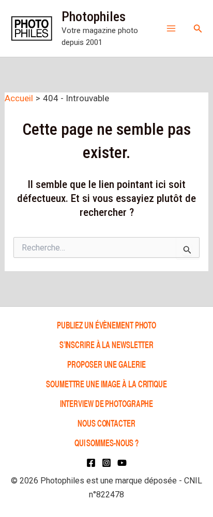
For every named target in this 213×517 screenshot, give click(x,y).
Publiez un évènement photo (106, 325)
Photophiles (94, 16)
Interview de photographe (107, 403)
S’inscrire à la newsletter (106, 344)
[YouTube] (122, 462)
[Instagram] (106, 462)
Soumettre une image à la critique (106, 383)
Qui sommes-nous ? (106, 442)
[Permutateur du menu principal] (171, 28)
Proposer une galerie (106, 364)
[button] (198, 28)
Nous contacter (106, 423)
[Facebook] (91, 462)
